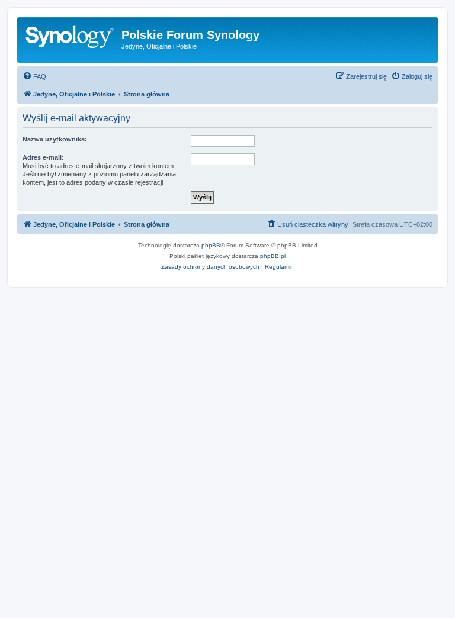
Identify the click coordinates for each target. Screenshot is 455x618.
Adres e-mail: (43, 157)
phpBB (210, 245)
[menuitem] (34, 76)
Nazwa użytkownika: (55, 139)
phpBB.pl (273, 256)
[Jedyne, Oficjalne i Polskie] (70, 38)
